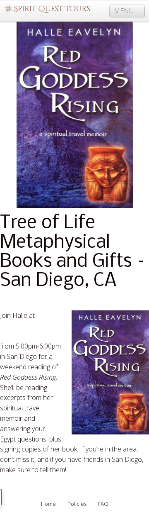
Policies (77, 503)
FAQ (103, 503)
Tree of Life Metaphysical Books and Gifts (29, 326)
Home (48, 503)
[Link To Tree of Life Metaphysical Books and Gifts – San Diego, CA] (74, 115)
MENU (124, 10)
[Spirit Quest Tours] (47, 9)
